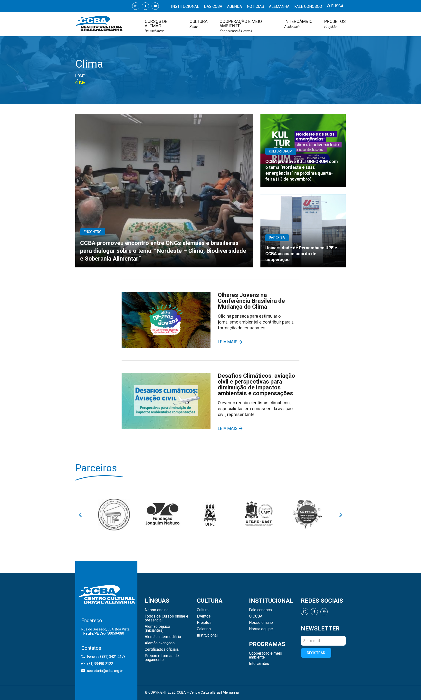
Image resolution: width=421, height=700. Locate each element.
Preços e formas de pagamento (162, 658)
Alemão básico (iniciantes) (157, 628)
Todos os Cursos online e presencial (166, 618)
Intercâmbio (298, 23)
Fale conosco (308, 6)
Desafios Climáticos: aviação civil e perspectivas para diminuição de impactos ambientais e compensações (256, 384)
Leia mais (228, 342)
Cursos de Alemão (156, 26)
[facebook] (145, 6)
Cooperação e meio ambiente (241, 26)
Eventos (204, 616)
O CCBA (255, 616)
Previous (80, 514)
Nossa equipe (261, 629)
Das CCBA (213, 6)
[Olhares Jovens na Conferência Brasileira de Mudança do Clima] (166, 320)
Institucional (185, 6)
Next (341, 514)
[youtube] (155, 6)
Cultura (199, 23)
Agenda (234, 6)
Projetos (335, 23)
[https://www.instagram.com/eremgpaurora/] (114, 514)
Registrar (316, 653)
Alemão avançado (160, 643)
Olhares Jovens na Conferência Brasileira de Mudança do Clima (251, 301)
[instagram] (135, 6)
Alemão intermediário (163, 637)
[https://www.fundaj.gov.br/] (162, 514)
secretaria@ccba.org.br (105, 670)
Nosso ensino (157, 610)
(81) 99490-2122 (100, 663)
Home (80, 76)
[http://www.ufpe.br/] (210, 514)
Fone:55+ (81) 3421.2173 (106, 656)
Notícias (255, 6)
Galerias (204, 629)
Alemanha (279, 6)
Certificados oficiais (162, 649)
